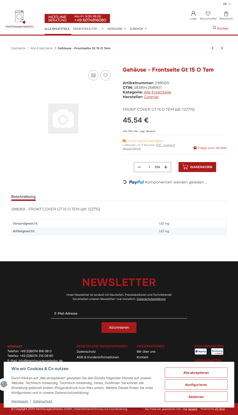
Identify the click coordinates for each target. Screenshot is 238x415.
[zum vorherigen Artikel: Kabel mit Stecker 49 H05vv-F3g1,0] (212, 48)
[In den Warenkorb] (15, 63)
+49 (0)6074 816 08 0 (36, 351)
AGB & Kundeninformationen (98, 357)
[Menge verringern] (139, 167)
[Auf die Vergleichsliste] (93, 75)
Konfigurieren (196, 385)
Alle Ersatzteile (157, 92)
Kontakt (142, 357)
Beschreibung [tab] (23, 196)
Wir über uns (146, 352)
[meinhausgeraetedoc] (20, 19)
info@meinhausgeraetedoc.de (40, 361)
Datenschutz (86, 352)
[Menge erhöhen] (166, 167)
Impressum (19, 401)
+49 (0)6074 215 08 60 (36, 356)
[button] (193, 15)
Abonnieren (119, 327)
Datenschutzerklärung (151, 299)
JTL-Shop (220, 409)
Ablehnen (196, 397)
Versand (150, 131)
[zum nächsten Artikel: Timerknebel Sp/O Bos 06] (222, 48)
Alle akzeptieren (196, 373)
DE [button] (225, 4)
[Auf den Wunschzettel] (105, 75)
